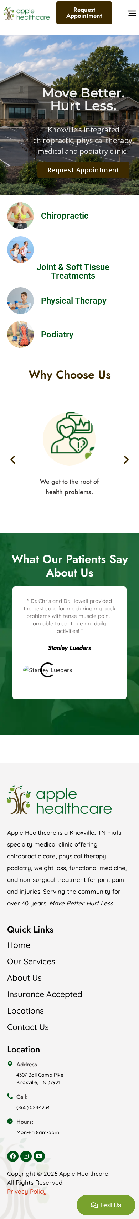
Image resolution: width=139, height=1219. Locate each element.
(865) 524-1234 (33, 1107)
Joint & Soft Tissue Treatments (73, 271)
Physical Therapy (74, 301)
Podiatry (57, 335)
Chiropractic (65, 216)
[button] (130, 15)
